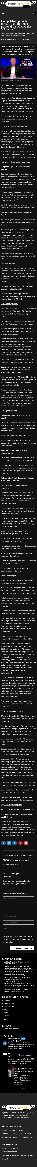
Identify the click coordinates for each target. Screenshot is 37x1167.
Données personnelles (10, 1155)
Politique (22, 1130)
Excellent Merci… (11, 964)
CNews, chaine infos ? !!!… (14, 991)
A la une (5, 1130)
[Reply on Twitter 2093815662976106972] (10, 1089)
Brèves (15, 1137)
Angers (6, 1009)
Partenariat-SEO (26, 1137)
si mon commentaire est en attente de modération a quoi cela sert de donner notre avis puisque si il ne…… (18, 977)
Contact (5, 1159)
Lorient (6, 1016)
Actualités (10, 33)
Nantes (6, 1013)
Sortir (13, 1134)
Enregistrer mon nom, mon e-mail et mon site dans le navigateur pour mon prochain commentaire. (18, 939)
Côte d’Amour (9, 1003)
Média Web (8, 1000)
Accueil (3, 33)
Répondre (25, 860)
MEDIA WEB (11, 1055)
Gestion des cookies (9, 1152)
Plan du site (14, 1148)
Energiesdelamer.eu (11, 1029)
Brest (6, 1019)
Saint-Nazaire (9, 1006)
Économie (5, 1134)
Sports (19, 1134)
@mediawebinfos (26, 1055)
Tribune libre (6, 1137)
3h (34, 1054)
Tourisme (27, 1134)
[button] (2, 13)
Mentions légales (27, 1155)
